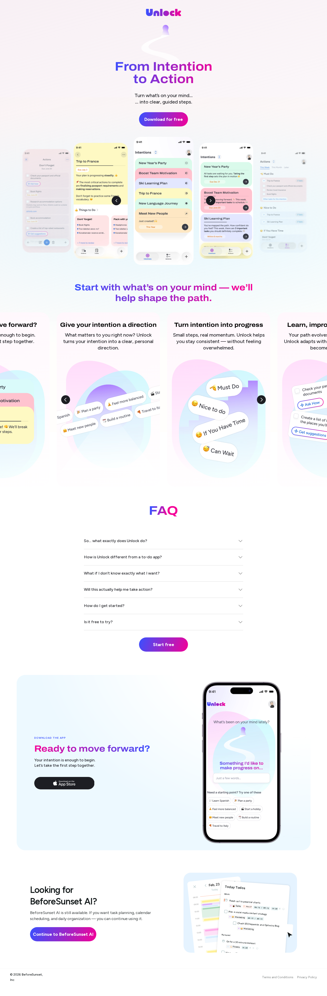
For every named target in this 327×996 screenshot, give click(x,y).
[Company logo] (163, 12)
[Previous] (65, 399)
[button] (64, 783)
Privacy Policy (307, 977)
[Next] (261, 399)
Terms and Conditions (277, 977)
